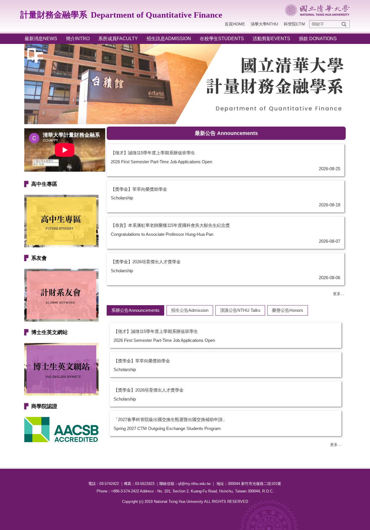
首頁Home (235, 24)
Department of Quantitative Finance (156, 14)
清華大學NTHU (264, 24)
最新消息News (41, 38)
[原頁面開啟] (61, 221)
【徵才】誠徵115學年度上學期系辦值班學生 (153, 152)
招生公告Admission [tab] (189, 310)
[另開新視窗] (61, 295)
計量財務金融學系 (53, 14)
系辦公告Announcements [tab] (135, 310)
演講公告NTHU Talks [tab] (240, 310)
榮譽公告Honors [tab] (287, 310)
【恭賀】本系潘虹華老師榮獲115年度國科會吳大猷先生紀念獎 (170, 225)
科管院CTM (294, 24)
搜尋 (343, 24)
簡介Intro (78, 38)
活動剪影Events (271, 38)
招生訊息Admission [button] (169, 38)
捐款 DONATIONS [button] (318, 38)
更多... (338, 294)
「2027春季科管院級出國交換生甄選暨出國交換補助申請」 (170, 419)
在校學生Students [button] (222, 38)
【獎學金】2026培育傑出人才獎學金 (146, 261)
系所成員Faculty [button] (118, 38)
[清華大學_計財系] (317, 10)
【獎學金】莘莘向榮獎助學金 (139, 189)
